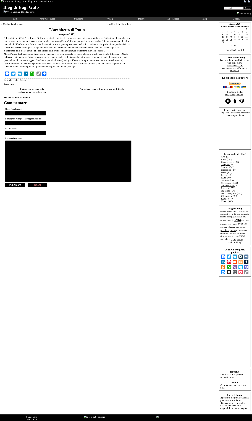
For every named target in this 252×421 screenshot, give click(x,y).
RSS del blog (245, 13)
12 (231, 34)
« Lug (234, 45)
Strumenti (78, 19)
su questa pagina (239, 408)
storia (223, 236)
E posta (236, 19)
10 (223, 34)
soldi (228, 233)
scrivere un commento (34, 89)
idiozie (244, 220)
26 (231, 40)
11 (227, 34)
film (244, 217)
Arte (223, 156)
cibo (247, 211)
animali (226, 211)
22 (242, 37)
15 (242, 34)
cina (221, 214)
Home (16, 19)
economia (245, 214)
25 (227, 40)
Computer (225, 164)
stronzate (229, 236)
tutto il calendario (235, 50)
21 (239, 37)
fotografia (223, 220)
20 (235, 37)
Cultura (224, 167)
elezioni (223, 216)
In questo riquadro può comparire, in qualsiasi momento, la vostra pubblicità (234, 113)
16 (246, 34)
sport (243, 233)
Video (224, 201)
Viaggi (110, 19)
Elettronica (226, 170)
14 (239, 34)
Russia (23, 80)
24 (223, 40)
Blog (205, 19)
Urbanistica (226, 196)
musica (242, 223)
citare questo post (28, 92)
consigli (225, 214)
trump (242, 235)
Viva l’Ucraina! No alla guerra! (20, 12)
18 (227, 37)
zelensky (240, 240)
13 (235, 34)
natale (237, 227)
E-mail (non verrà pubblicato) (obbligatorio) (23, 119)
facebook (239, 216)
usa (234, 239)
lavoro (226, 224)
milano (234, 224)
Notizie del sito (228, 185)
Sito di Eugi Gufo (18, 1)
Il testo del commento (14, 138)
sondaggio (233, 233)
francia (229, 220)
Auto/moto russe (47, 19)
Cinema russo (227, 162)
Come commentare (229, 385)
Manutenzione (227, 180)
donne (238, 214)
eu (228, 216)
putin (11, 84)
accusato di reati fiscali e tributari (59, 38)
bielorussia (242, 211)
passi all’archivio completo (239, 69)
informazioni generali (233, 374)
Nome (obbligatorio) (13, 109)
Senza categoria (228, 193)
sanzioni (243, 230)
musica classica (227, 227)
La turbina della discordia (118, 24)
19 (231, 37)
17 (223, 37)
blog (30, 1)
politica (224, 230)
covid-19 (232, 214)
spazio (239, 233)
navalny (243, 227)
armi (231, 211)
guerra (236, 220)
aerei (222, 211)
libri (230, 224)
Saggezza (225, 191)
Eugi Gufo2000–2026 (32, 418)
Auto (223, 159)
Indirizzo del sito (12, 128)
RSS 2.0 (119, 89)
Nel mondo (226, 183)
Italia (16, 80)
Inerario (142, 19)
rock (238, 230)
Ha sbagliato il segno (13, 24)
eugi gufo (232, 217)
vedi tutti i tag (234, 242)
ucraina (225, 239)
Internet (224, 175)
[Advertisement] (67, 195)
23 (246, 37)
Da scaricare (173, 19)
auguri (235, 211)
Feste (223, 172)
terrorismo (235, 236)
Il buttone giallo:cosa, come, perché (234, 93)
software (222, 233)
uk (231, 240)
